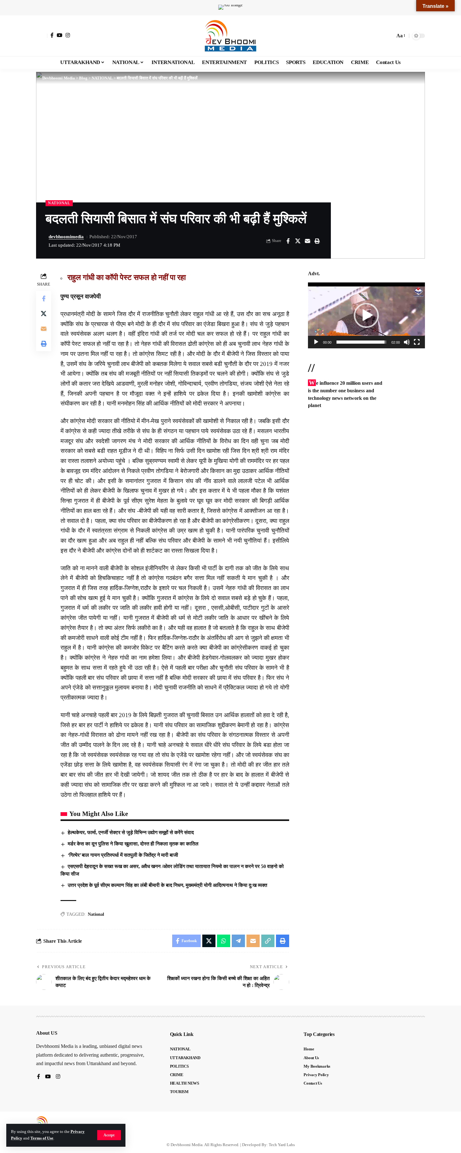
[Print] (317, 241)
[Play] (316, 342)
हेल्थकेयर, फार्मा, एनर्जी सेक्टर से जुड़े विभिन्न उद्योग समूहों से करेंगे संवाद (131, 832)
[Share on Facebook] (287, 241)
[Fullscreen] (417, 342)
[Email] (307, 241)
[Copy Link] (267, 941)
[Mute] (407, 342)
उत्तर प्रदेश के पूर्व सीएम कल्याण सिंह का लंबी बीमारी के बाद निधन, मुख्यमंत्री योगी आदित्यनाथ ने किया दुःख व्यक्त (167, 885)
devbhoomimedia (66, 236)
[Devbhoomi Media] (230, 35)
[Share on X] (297, 241)
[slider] (361, 342)
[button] (109, 1135)
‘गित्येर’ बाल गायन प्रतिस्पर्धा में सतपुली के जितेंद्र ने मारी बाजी (123, 855)
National (96, 914)
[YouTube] (59, 35)
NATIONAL (59, 203)
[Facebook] (52, 35)
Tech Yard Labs (282, 1144)
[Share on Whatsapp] (223, 941)
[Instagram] (68, 35)
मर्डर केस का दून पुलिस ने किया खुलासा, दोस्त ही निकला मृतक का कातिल (133, 843)
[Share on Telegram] (238, 941)
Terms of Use (41, 1138)
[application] (366, 315)
